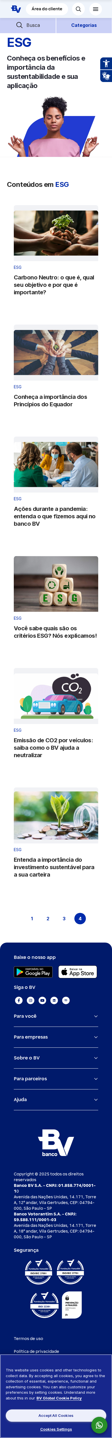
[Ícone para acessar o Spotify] (66, 1000)
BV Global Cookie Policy (59, 1398)
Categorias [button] (84, 25)
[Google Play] (33, 972)
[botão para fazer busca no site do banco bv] (78, 9)
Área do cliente (47, 9)
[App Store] (77, 971)
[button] (28, 25)
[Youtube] (42, 1000)
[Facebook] (19, 1000)
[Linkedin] (54, 1000)
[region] (56, 1396)
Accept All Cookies (56, 1415)
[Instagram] (31, 1000)
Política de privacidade (36, 1351)
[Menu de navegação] (95, 9)
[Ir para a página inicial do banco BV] (16, 9)
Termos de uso (28, 1339)
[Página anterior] (16, 918)
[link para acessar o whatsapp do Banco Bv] (102, 1425)
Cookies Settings (56, 1429)
